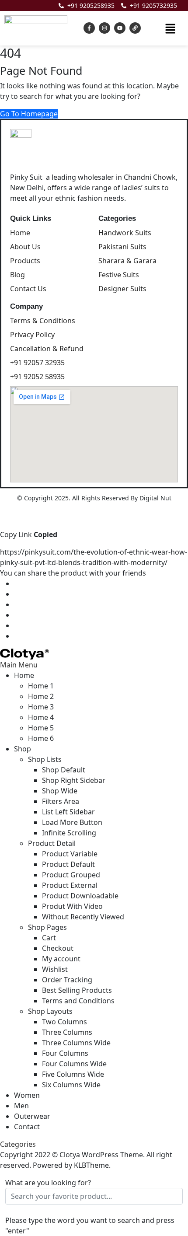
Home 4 (41, 717)
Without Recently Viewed (83, 917)
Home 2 (41, 696)
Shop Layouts (50, 1011)
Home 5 (41, 728)
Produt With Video (72, 906)
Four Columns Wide (74, 1063)
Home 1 (41, 686)
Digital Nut (155, 498)
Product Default (68, 864)
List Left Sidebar (68, 812)
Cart (49, 938)
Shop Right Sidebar (73, 780)
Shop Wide (59, 791)
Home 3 (41, 707)
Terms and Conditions (78, 1001)
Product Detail (52, 843)
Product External (69, 885)
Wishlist (55, 969)
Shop (22, 749)
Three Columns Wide (76, 1042)
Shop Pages (47, 927)
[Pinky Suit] (24, 653)
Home (24, 675)
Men (21, 1105)
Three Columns (67, 1032)
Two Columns (64, 1022)
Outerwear (32, 1116)
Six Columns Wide (71, 1084)
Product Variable (69, 854)
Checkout (57, 948)
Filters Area (60, 801)
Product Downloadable (80, 896)
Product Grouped (71, 875)
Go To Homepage (29, 114)
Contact (27, 1126)
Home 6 (41, 738)
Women (27, 1095)
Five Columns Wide (73, 1074)
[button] (170, 28)
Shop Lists (45, 759)
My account (61, 959)
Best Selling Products (77, 990)
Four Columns (65, 1053)
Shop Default (63, 770)
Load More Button (72, 822)
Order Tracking (67, 980)
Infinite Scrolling (69, 833)
